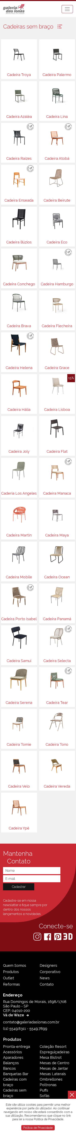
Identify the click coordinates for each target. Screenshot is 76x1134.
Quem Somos (14, 965)
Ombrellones (51, 1079)
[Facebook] (48, 936)
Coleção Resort (53, 1046)
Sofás (44, 1096)
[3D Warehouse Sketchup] (68, 936)
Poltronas (48, 1085)
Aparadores (13, 1057)
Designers (48, 965)
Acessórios (12, 1052)
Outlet (8, 978)
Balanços (11, 1063)
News (45, 978)
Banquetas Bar (15, 1074)
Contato (47, 984)
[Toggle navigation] (67, 9)
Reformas (11, 984)
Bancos (9, 1068)
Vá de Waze (14, 1015)
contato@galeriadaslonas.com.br (31, 1022)
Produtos (11, 972)
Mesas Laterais (53, 1074)
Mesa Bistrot (51, 1057)
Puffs (44, 1090)
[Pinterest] (58, 936)
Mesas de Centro (54, 1063)
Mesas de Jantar (54, 1068)
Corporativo (50, 972)
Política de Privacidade (38, 1127)
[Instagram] (38, 936)
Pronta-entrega (16, 1046)
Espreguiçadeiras (55, 1052)
